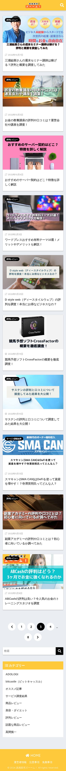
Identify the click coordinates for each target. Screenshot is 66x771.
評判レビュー (12, 20)
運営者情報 (20, 762)
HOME (35, 755)
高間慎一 (11, 732)
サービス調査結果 (14, 439)
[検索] (59, 651)
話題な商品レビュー (18, 724)
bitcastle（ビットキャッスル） (24, 681)
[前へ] (12, 627)
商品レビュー (12, 199)
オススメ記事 (14, 688)
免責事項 (47, 762)
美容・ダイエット (16, 710)
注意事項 (34, 762)
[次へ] (38, 637)
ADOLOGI (12, 674)
